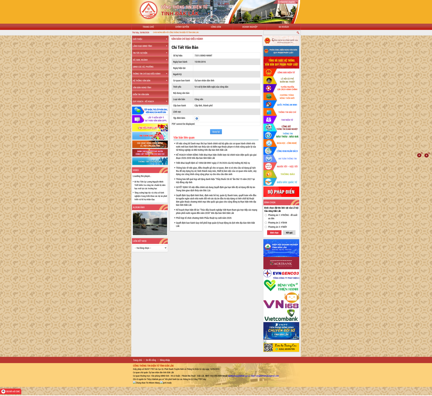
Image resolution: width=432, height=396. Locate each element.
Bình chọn (274, 232)
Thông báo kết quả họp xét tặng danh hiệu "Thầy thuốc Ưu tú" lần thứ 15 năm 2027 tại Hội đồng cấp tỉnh (215, 180)
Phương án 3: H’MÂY (277, 226)
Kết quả (289, 232)
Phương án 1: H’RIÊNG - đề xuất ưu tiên (282, 216)
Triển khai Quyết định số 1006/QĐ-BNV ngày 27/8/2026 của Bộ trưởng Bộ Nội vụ (213, 162)
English (291, 1)
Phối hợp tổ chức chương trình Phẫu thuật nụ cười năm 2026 (204, 217)
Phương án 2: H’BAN (277, 222)
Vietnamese (282, 1)
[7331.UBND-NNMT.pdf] (197, 118)
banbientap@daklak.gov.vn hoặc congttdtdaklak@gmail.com (253, 375)
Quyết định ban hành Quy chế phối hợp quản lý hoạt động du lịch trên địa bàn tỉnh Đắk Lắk (215, 224)
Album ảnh (139, 207)
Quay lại (216, 131)
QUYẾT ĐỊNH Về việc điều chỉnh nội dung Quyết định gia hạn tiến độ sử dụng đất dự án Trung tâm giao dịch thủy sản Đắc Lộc (215, 189)
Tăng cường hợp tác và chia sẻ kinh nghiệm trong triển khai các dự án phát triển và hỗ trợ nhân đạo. (150, 196)
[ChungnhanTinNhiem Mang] (146, 382)
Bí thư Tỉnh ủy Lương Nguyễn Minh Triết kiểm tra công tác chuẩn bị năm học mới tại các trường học (150, 185)
